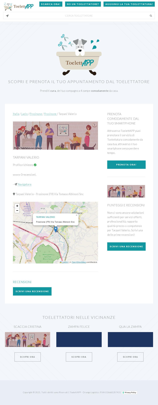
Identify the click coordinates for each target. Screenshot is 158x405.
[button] (56, 229)
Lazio (24, 113)
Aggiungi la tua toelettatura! (129, 4)
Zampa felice (79, 326)
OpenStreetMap (79, 262)
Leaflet (65, 262)
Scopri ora (27, 357)
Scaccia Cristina (28, 326)
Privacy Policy (130, 392)
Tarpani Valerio (67, 113)
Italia (16, 113)
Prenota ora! (126, 164)
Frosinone (36, 113)
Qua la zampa (130, 326)
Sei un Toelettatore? (83, 4)
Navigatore (24, 184)
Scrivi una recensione (32, 291)
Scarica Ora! (50, 4)
